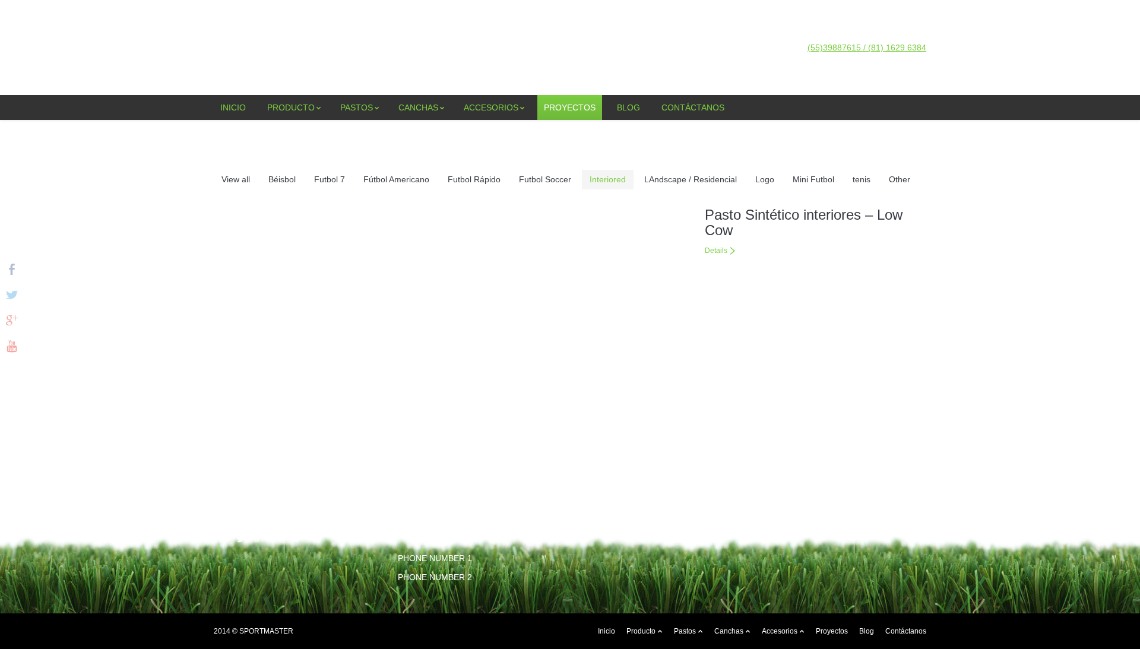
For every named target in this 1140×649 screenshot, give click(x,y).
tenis (861, 179)
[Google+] (259, 539)
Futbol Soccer (545, 179)
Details (716, 250)
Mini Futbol (813, 179)
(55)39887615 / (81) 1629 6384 (867, 47)
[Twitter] (240, 539)
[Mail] (295, 539)
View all (235, 179)
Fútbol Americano (396, 179)
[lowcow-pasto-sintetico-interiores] (447, 315)
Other (899, 179)
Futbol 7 (329, 179)
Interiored (608, 179)
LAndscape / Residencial (690, 179)
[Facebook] (222, 539)
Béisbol (282, 179)
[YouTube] (277, 539)
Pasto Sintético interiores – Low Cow (803, 222)
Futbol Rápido (474, 179)
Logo (764, 179)
